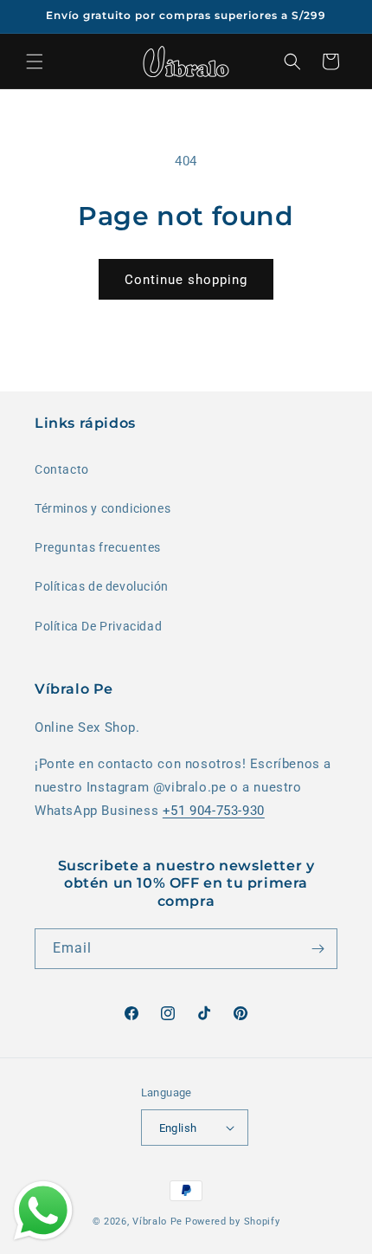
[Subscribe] (317, 948)
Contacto (62, 469)
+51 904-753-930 (214, 810)
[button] (35, 61)
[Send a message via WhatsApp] (43, 1210)
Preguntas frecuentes (98, 547)
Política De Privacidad (98, 626)
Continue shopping (186, 280)
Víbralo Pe (157, 1221)
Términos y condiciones (102, 508)
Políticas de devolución (102, 586)
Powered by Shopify (232, 1221)
